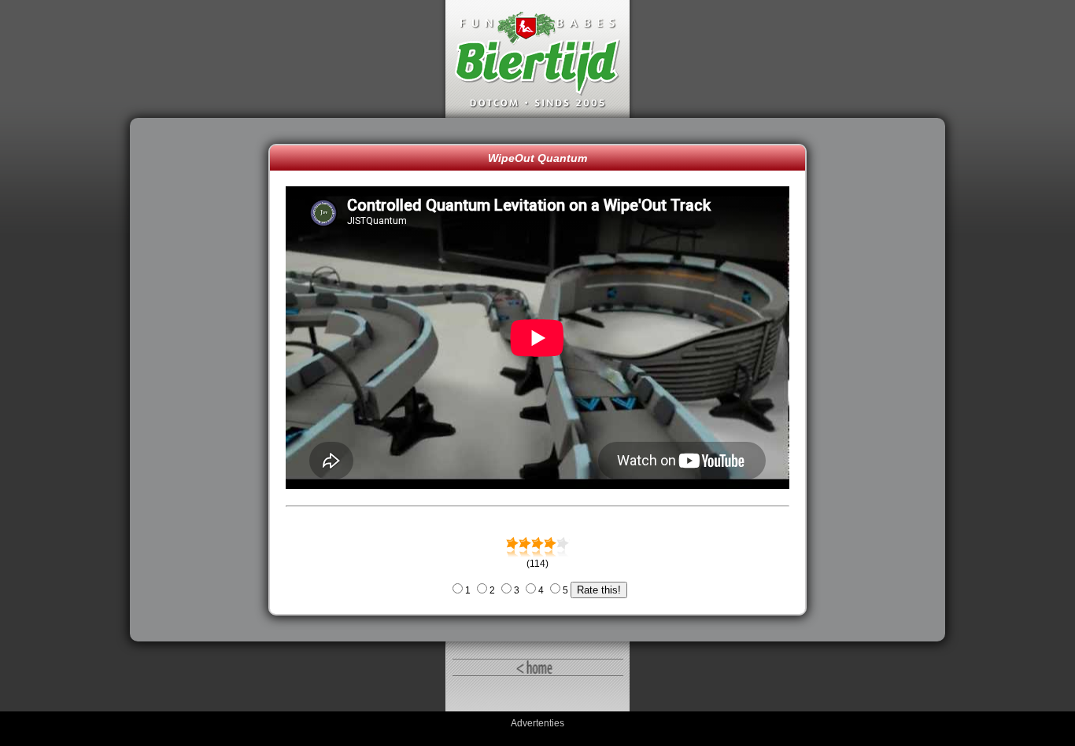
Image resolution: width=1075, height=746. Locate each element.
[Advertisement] (203, 380)
